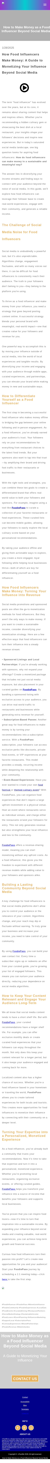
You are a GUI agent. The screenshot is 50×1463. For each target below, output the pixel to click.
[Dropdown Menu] (45, 4)
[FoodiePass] (25, 1293)
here (5, 1279)
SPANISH (25, 1414)
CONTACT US (25, 1379)
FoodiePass (18, 508)
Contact (25, 1397)
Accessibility (25, 1402)
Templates (25, 1409)
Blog (25, 1405)
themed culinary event (26, 790)
